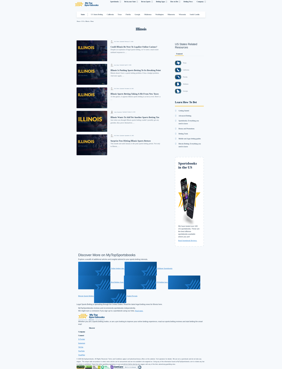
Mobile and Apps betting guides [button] (190, 139)
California (110, 14)
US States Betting (97, 14)
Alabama (185, 84)
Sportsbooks (114, 2)
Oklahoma (147, 14)
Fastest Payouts (131, 296)
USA (82, 21)
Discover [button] (92, 328)
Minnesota (171, 14)
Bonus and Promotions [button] (186, 129)
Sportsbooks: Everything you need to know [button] (189, 122)
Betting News (188, 2)
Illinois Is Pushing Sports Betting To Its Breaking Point (135, 70)
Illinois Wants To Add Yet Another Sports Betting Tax (134, 117)
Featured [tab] (179, 54)
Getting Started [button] (184, 111)
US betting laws (162, 282)
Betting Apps (160, 2)
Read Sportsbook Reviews (187, 241)
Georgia (137, 14)
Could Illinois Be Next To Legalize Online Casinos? (133, 47)
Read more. (139, 311)
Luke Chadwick (118, 112)
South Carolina (195, 14)
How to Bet (174, 2)
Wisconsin (182, 14)
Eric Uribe (116, 41)
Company (200, 2)
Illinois (87, 21)
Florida (128, 14)
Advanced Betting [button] (185, 116)
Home (78, 21)
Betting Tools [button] (183, 134)
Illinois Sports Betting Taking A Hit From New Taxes (134, 94)
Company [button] (81, 332)
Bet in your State (130, 2)
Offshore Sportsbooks (164, 268)
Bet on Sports (145, 2)
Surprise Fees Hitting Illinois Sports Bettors (130, 141)
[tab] (189, 110)
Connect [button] (81, 335)
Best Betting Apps (117, 282)
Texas (120, 14)
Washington (159, 14)
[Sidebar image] (178, 63)
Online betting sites (117, 268)
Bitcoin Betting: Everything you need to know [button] (190, 145)
